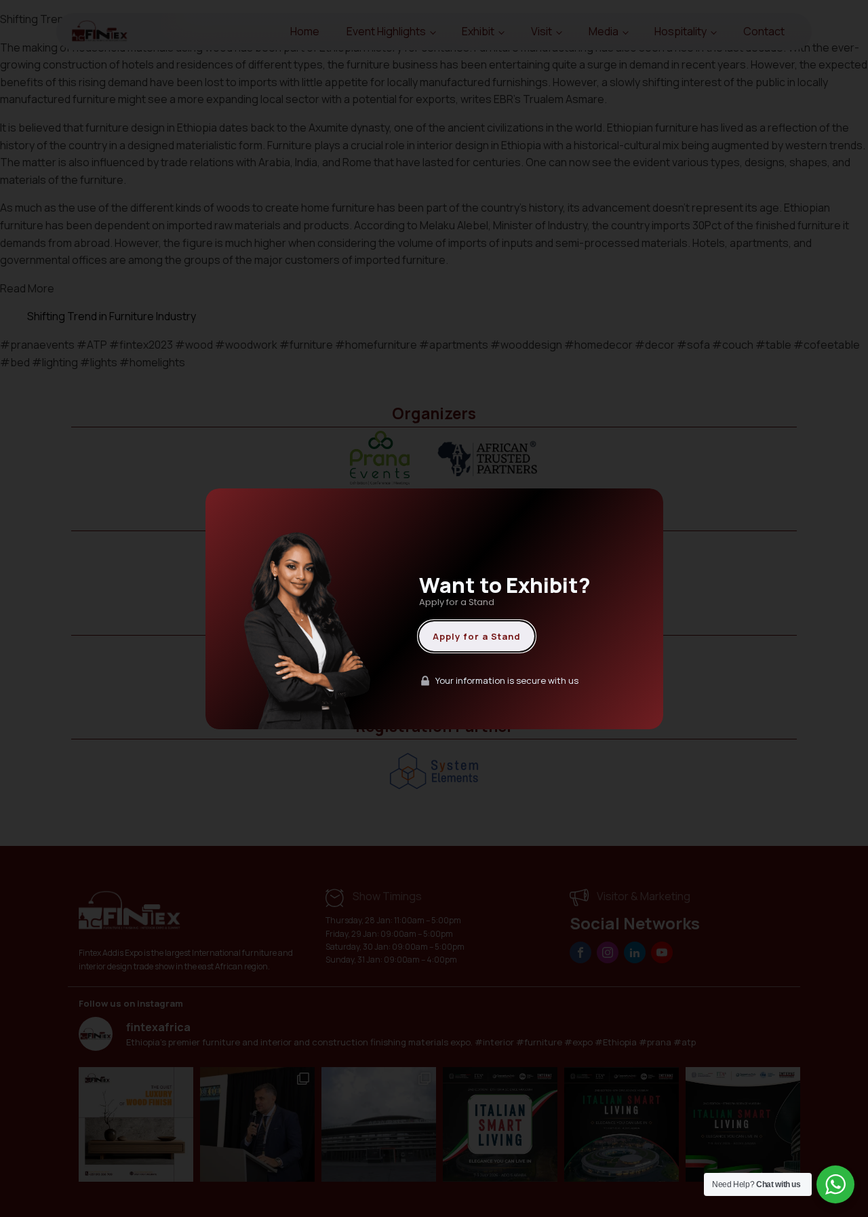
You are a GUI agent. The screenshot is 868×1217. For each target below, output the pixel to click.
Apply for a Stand (477, 636)
